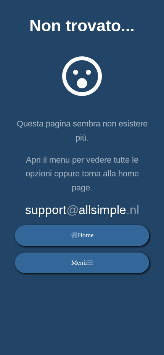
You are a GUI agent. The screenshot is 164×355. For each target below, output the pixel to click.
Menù (79, 262)
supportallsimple (82, 210)
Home (86, 235)
